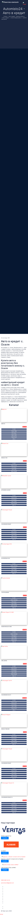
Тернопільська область (10, 899)
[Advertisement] (14, 32)
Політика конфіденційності (11, 906)
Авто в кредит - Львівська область (13, 890)
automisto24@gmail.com (7, 883)
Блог (5, 908)
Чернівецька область (9, 903)
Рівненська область (9, 898)
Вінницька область (9, 894)
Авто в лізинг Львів (9, 886)
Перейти (5, 838)
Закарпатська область (10, 893)
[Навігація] (24, 3)
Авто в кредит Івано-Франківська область (15, 891)
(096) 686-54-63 (5, 880)
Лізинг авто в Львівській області (12, 888)
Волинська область (9, 896)
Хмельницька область (10, 901)
